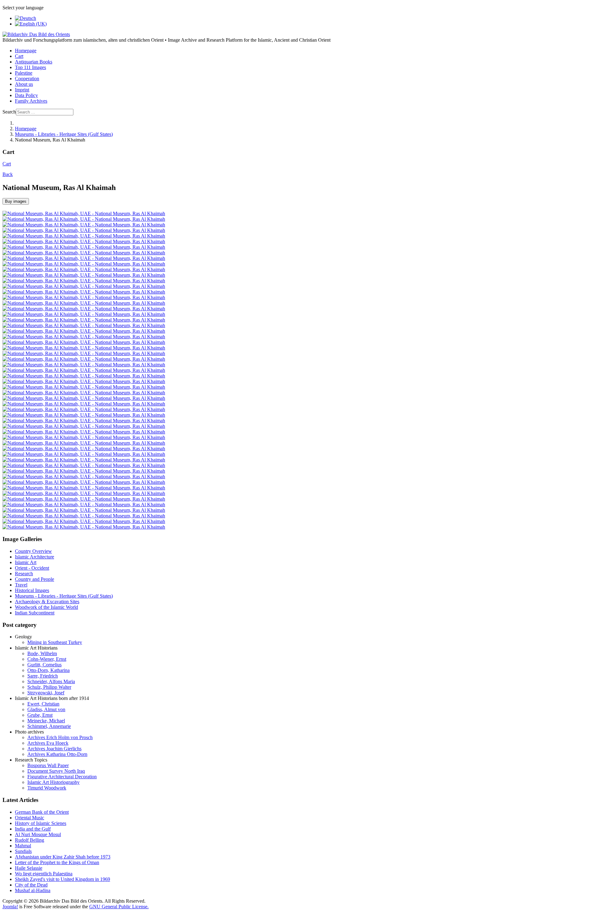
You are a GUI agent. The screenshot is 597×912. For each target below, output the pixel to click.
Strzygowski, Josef (45, 692)
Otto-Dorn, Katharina (48, 670)
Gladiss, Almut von (46, 709)
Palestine (23, 73)
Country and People (34, 579)
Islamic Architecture (34, 556)
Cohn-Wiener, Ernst (46, 659)
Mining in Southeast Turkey (54, 642)
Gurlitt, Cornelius (44, 664)
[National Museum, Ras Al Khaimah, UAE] (83, 213)
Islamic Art (25, 562)
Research (24, 573)
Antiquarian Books (33, 61)
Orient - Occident (32, 568)
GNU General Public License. (119, 906)
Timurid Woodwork (46, 787)
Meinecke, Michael (46, 720)
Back (7, 174)
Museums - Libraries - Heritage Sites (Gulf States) (64, 596)
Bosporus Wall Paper (48, 765)
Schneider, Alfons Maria (51, 681)
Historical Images (32, 590)
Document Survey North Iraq (56, 771)
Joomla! (10, 906)
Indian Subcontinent (34, 612)
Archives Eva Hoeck (47, 743)
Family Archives (31, 101)
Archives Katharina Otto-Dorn (57, 754)
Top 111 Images (30, 67)
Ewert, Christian (43, 703)
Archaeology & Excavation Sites (47, 601)
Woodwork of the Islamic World (46, 607)
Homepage (25, 50)
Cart (19, 56)
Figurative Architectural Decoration (62, 776)
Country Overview (33, 551)
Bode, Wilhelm (42, 653)
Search (9, 111)
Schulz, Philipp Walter (49, 687)
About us (24, 84)
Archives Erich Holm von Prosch (60, 737)
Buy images (15, 201)
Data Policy (26, 95)
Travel (21, 584)
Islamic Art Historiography (53, 782)
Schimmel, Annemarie (49, 726)
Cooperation (27, 78)
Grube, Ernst (40, 715)
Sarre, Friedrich (42, 675)
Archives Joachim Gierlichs (54, 748)
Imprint (22, 89)
